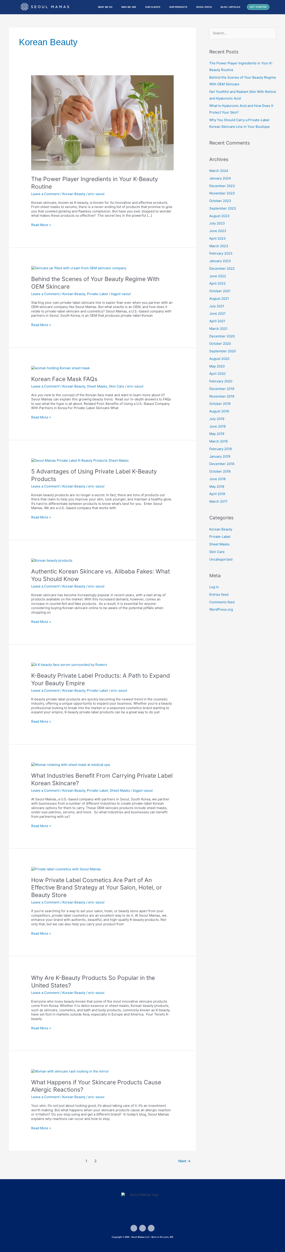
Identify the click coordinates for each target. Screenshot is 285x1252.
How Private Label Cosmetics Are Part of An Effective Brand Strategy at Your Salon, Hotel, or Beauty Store (96, 888)
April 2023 (217, 238)
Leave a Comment (45, 194)
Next (184, 1161)
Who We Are (128, 7)
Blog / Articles (230, 7)
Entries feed (218, 594)
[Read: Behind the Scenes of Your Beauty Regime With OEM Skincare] (78, 268)
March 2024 (218, 171)
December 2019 (221, 389)
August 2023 (219, 216)
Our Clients (152, 7)
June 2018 (217, 479)
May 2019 (216, 434)
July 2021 (216, 306)
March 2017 (218, 501)
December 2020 (222, 336)
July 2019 (216, 419)
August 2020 (219, 359)
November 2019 (221, 396)
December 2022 (222, 268)
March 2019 (218, 441)
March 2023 (218, 246)
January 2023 (220, 261)
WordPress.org (221, 609)
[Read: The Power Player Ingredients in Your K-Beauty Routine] (102, 122)
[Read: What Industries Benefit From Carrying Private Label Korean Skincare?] (70, 764)
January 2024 (220, 178)
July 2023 (217, 223)
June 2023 (217, 231)
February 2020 (220, 381)
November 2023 (222, 193)
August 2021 (219, 298)
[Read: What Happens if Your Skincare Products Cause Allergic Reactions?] (70, 1071)
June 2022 (217, 276)
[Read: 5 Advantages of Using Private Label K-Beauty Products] (80, 460)
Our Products (178, 7)
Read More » (41, 225)
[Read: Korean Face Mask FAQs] (60, 368)
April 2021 (217, 321)
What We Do (105, 7)
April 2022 (217, 283)
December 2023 (222, 186)
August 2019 (219, 411)
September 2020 (222, 351)
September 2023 (222, 208)
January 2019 (219, 456)
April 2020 (217, 373)
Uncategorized (220, 559)
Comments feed (221, 602)
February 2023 (220, 253)
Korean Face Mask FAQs (64, 378)
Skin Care (116, 386)
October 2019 (219, 404)
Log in (214, 587)
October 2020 (220, 343)
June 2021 (217, 313)
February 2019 (220, 449)
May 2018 (216, 486)
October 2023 (220, 201)
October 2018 (219, 471)
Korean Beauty (73, 194)
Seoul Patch (204, 7)
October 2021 (219, 291)
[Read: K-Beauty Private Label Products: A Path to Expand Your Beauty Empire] (69, 664)
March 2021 (218, 328)
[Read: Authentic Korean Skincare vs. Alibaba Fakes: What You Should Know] (51, 560)
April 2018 (217, 494)
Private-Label (97, 294)
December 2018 (221, 464)
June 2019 (217, 426)
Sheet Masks (97, 386)
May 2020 (217, 366)
